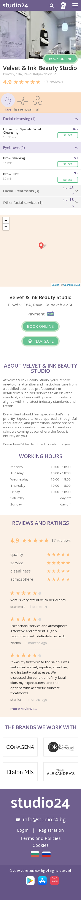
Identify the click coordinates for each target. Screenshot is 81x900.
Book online (60, 58)
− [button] (6, 226)
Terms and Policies (40, 838)
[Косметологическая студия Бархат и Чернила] (46, 854)
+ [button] (6, 220)
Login (23, 830)
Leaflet (55, 284)
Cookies (41, 845)
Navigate (43, 341)
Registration (51, 830)
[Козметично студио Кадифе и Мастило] (35, 854)
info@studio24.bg (44, 819)
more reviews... (23, 708)
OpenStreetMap (71, 284)
